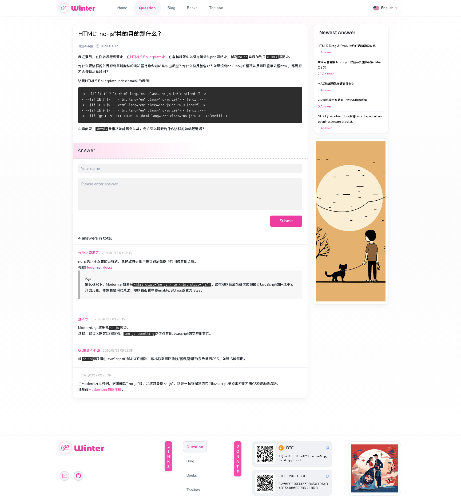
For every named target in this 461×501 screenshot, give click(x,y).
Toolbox (216, 7)
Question (147, 8)
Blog (171, 7)
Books (192, 7)
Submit (286, 221)
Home (122, 7)
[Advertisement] (351, 221)
